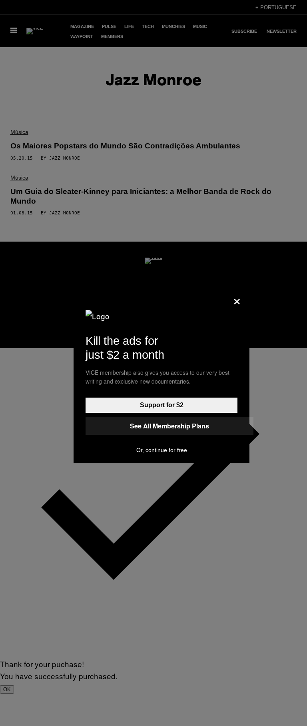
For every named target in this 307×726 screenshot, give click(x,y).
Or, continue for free (161, 450)
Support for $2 (161, 405)
